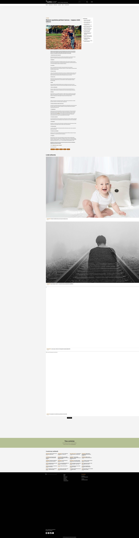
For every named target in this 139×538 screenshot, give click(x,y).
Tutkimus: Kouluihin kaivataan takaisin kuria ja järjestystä (88, 29)
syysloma (68, 149)
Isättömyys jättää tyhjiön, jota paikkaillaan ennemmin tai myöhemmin (87, 34)
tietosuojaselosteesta (73, 444)
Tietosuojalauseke (66, 480)
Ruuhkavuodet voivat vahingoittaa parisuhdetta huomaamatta (87, 39)
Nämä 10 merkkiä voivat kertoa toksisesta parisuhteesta (88, 26)
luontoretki (61, 149)
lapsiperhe (57, 149)
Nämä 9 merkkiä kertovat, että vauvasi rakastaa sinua (88, 22)
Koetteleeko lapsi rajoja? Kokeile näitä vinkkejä (87, 31)
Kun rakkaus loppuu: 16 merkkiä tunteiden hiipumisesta (88, 41)
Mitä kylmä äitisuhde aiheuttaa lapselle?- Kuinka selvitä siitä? (88, 36)
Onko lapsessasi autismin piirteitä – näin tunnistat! (87, 20)
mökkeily (65, 149)
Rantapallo (60, 145)
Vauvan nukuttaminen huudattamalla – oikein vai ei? (88, 24)
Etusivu (64, 474)
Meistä (64, 475)
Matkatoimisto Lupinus (55, 145)
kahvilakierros (52, 149)
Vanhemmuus (65, 479)
